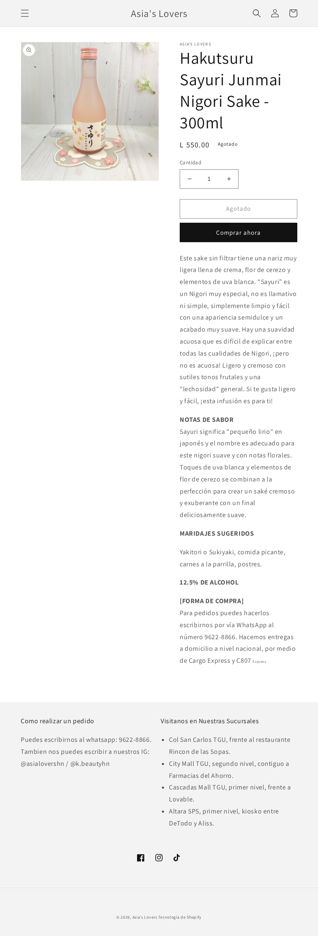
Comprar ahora (238, 232)
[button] (25, 13)
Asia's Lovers (144, 917)
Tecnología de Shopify (180, 917)
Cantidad (190, 162)
